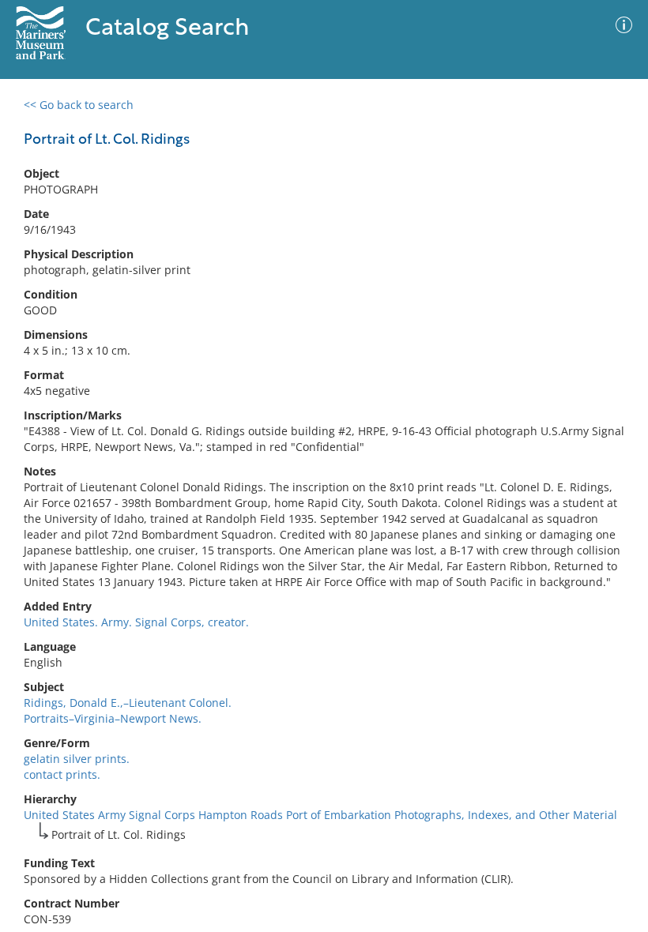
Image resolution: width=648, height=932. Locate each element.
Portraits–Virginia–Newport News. (113, 718)
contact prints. (62, 774)
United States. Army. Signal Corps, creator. (136, 621)
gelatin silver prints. (77, 758)
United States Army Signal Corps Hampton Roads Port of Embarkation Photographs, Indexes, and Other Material (320, 814)
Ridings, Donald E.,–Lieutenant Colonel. (128, 702)
